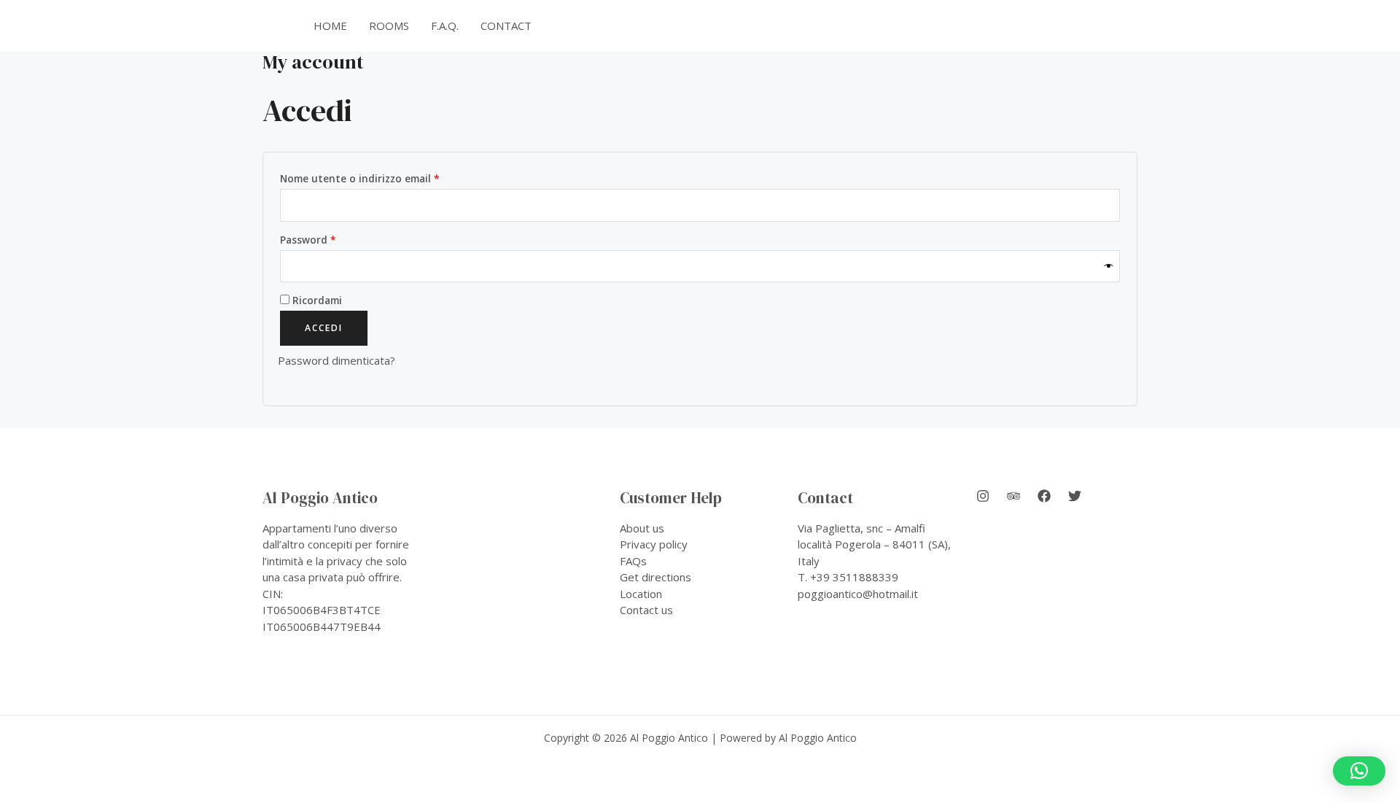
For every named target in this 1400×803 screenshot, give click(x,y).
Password (330, 240)
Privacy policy (654, 544)
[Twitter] (1074, 496)
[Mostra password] (1109, 266)
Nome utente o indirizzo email (382, 178)
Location (641, 593)
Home (330, 25)
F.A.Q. (445, 25)
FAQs (633, 561)
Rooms (389, 25)
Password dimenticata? (336, 360)
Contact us (646, 609)
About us (642, 528)
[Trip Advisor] (1013, 496)
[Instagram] (982, 496)
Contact (506, 25)
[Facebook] (1044, 496)
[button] (1073, 26)
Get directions (655, 577)
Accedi (324, 328)
